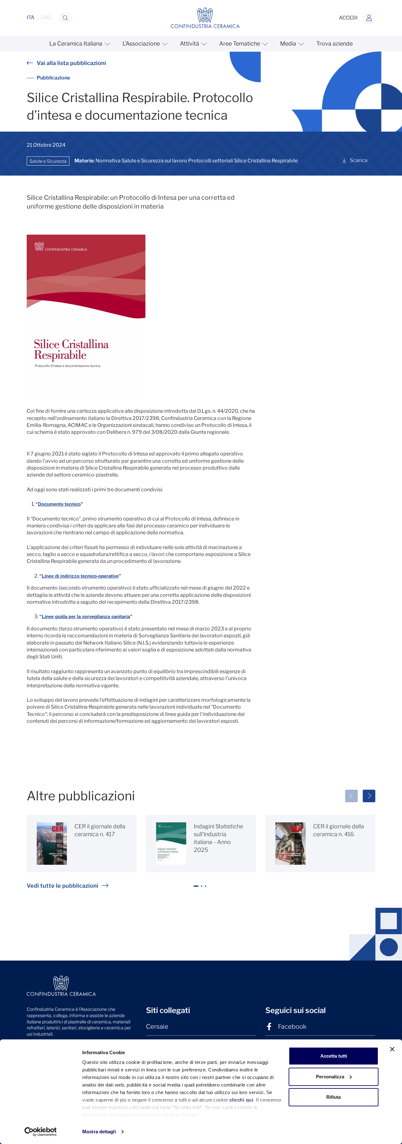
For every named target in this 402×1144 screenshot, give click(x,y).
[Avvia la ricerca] (65, 18)
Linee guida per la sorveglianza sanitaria (86, 616)
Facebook (292, 1026)
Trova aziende (334, 43)
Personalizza (330, 1076)
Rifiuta (333, 1097)
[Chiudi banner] (392, 1049)
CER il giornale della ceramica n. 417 (99, 830)
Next (369, 796)
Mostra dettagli (99, 1131)
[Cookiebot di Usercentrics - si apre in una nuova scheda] (40, 1131)
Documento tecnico (59, 504)
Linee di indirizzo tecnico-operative (80, 576)
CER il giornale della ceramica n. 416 (338, 830)
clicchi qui (241, 1100)
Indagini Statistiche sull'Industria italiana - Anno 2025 (218, 838)
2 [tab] (202, 889)
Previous (351, 796)
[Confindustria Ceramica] (205, 17)
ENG (46, 17)
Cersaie (157, 1026)
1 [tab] (196, 889)
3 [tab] (206, 889)
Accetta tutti (333, 1056)
